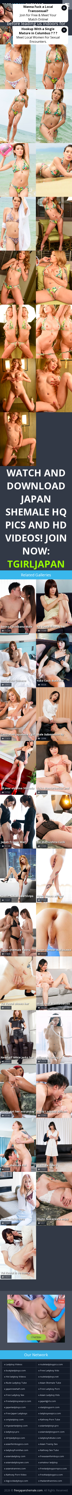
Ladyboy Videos (13, 1364)
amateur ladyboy (49, 1462)
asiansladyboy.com (15, 1456)
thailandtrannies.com (51, 1480)
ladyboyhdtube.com (50, 1437)
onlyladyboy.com (14, 1419)
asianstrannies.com (15, 1468)
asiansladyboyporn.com (52, 1431)
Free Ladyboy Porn (50, 1388)
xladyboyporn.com (50, 1407)
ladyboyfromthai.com (16, 1450)
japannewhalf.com (15, 1388)
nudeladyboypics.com (51, 1364)
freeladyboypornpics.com (53, 1468)
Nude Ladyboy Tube (16, 1382)
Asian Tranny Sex (49, 1444)
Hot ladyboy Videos (15, 1376)
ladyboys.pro (12, 1431)
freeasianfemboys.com (52, 1456)
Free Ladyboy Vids (49, 1370)
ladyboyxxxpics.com (50, 1413)
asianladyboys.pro (49, 1425)
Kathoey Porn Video (15, 1474)
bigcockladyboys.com (16, 1480)
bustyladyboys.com (15, 1370)
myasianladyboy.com (16, 1425)
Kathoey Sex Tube (49, 1450)
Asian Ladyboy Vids (50, 1395)
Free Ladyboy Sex (14, 1395)
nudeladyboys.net (49, 1376)
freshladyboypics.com (51, 1474)
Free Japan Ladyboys (16, 1413)
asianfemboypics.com (16, 1444)
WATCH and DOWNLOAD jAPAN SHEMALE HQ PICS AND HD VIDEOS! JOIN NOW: (36, 518)
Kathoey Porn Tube (50, 1419)
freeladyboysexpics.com (18, 1401)
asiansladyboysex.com (17, 1462)
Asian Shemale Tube (50, 1382)
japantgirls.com (48, 1401)
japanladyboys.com (15, 1407)
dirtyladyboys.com (15, 1437)
